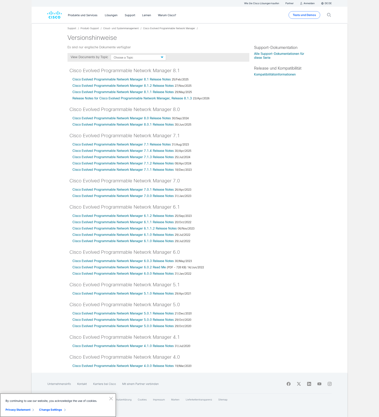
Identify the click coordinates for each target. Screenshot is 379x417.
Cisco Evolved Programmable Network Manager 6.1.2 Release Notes (123, 215)
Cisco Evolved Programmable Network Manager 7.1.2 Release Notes (123, 163)
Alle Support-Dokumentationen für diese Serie (279, 55)
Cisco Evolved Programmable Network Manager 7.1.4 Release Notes (123, 150)
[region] (58, 405)
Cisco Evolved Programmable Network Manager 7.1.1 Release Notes (123, 169)
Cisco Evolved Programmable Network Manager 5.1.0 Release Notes (123, 293)
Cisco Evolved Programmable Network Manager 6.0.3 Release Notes (123, 261)
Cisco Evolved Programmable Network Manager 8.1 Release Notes (121, 79)
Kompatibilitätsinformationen (275, 74)
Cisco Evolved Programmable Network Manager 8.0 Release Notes (121, 118)
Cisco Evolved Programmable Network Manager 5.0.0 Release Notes (123, 319)
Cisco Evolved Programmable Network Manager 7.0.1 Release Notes (123, 189)
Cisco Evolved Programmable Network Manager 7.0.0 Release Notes (123, 196)
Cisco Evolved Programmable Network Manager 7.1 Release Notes (121, 144)
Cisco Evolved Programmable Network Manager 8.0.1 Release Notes (123, 124)
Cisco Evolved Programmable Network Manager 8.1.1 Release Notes (123, 92)
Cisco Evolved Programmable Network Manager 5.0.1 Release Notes (123, 313)
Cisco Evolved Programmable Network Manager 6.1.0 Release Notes (123, 234)
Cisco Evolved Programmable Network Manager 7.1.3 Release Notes (123, 157)
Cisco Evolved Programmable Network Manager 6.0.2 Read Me (119, 267)
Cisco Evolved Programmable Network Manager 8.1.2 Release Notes (123, 85)
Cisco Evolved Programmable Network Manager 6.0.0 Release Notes (123, 273)
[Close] (111, 398)
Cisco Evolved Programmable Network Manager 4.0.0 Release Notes (123, 366)
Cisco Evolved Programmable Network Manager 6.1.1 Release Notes (123, 222)
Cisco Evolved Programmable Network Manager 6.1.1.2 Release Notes (124, 228)
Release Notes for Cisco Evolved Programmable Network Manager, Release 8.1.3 (132, 98)
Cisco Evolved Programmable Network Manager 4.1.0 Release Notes (123, 346)
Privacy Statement (18, 409)
